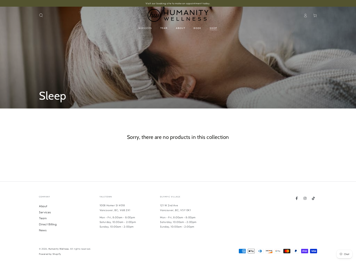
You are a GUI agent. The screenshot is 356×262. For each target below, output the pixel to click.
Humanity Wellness (58, 248)
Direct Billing (48, 224)
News (43, 230)
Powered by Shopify (50, 254)
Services (45, 212)
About (43, 206)
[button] (41, 15)
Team (43, 218)
